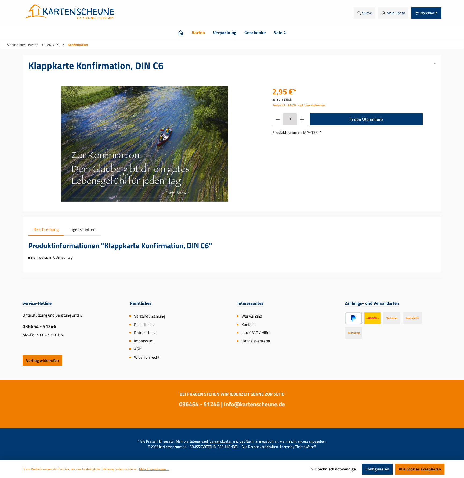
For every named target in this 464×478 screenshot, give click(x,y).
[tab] (46, 229)
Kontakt (248, 324)
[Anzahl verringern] (277, 119)
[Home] (181, 32)
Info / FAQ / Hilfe (255, 332)
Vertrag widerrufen (42, 360)
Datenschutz (145, 332)
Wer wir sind (251, 316)
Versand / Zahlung (149, 316)
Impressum (144, 341)
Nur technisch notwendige (333, 469)
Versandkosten (220, 441)
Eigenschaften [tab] (83, 229)
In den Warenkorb (366, 119)
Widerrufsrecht (147, 357)
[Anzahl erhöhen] (302, 119)
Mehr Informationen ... (154, 469)
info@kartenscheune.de (254, 404)
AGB (137, 349)
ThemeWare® (305, 446)
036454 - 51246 (39, 326)
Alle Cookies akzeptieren (420, 469)
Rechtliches (144, 324)
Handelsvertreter (255, 341)
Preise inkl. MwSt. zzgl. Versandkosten (298, 105)
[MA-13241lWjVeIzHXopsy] (144, 144)
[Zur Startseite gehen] (71, 13)
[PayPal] (353, 318)
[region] (145, 144)
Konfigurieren (377, 469)
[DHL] (372, 318)
